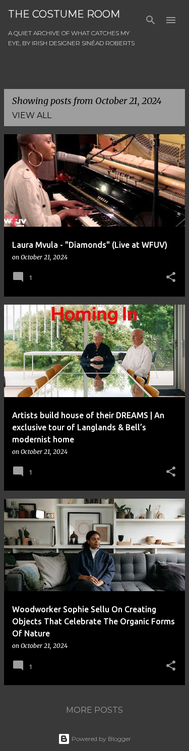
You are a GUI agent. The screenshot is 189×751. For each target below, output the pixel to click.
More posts (94, 710)
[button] (171, 278)
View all (31, 115)
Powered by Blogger (100, 738)
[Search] (151, 20)
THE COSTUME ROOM (64, 14)
